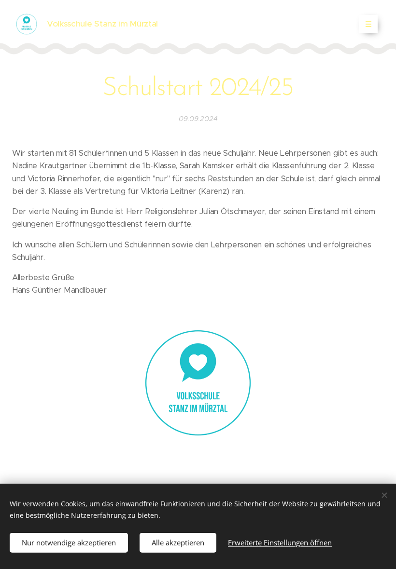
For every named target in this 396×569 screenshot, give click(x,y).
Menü (368, 24)
